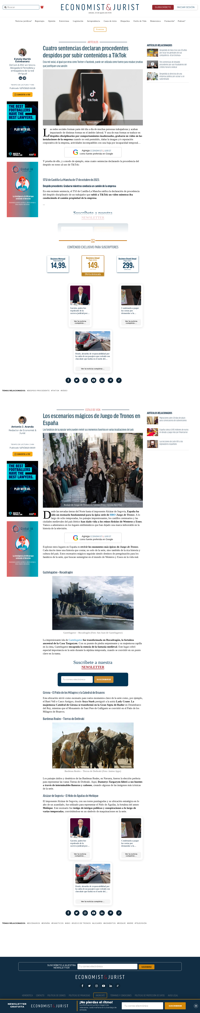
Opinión (51, 21)
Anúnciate (100, 995)
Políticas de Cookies (56, 995)
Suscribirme (175, 1006)
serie (130, 923)
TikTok (55, 391)
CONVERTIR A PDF (23, 95)
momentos (110, 923)
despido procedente (39, 391)
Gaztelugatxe (75, 640)
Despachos (125, 21)
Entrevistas (64, 21)
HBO (113, 514)
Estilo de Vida (140, 21)
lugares (97, 923)
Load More (100, 936)
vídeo (64, 391)
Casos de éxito (110, 21)
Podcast (181, 21)
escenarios (34, 923)
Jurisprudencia (93, 21)
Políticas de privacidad (79, 995)
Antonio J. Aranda (22, 426)
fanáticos (58, 923)
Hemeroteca (155, 21)
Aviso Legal (173, 995)
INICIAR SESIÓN (186, 7)
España (46, 923)
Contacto (40, 995)
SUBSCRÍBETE (163, 7)
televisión (141, 923)
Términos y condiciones (121, 995)
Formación (169, 21)
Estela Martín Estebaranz (22, 60)
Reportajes (39, 21)
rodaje (122, 923)
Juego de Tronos (82, 923)
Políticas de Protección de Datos (150, 995)
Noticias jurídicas (23, 21)
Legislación (78, 21)
